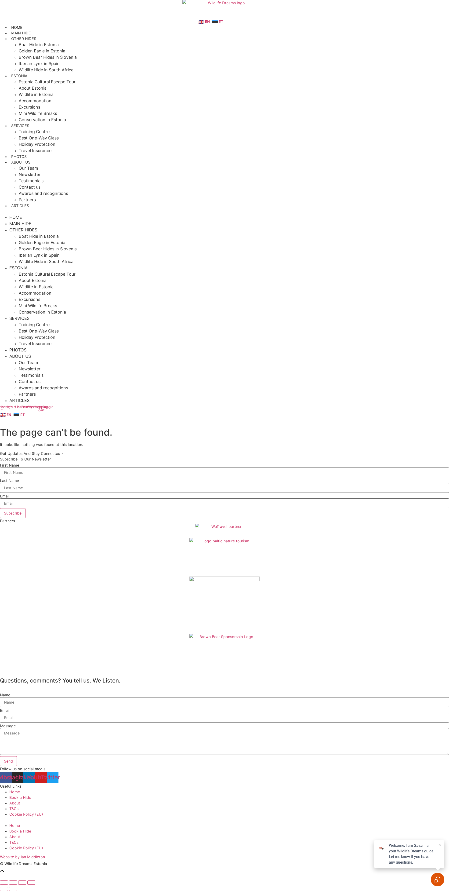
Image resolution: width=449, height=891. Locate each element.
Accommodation (35, 100)
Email (5, 496)
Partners (27, 199)
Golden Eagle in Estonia (42, 50)
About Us (20, 162)
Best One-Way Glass (39, 137)
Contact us (29, 187)
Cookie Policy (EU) (26, 814)
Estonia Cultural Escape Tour (47, 81)
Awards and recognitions (43, 193)
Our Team (28, 168)
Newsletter (29, 174)
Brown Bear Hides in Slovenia (48, 57)
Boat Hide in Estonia (39, 44)
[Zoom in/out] (4, 882)
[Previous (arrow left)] (4, 889)
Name (5, 695)
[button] (224, 211)
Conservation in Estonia (42, 119)
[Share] (22, 882)
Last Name (9, 480)
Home (16, 27)
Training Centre (34, 131)
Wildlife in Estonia (36, 94)
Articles (20, 205)
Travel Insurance (35, 150)
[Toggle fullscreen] (13, 882)
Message (8, 726)
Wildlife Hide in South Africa (46, 69)
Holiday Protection (37, 144)
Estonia (19, 75)
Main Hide (21, 33)
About (14, 803)
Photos (19, 156)
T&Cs (13, 808)
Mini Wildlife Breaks (38, 113)
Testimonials (31, 180)
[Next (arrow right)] (13, 889)
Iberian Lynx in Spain (39, 63)
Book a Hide (20, 797)
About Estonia (33, 88)
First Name (9, 465)
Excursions (29, 107)
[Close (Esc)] (31, 882)
